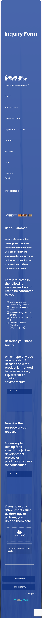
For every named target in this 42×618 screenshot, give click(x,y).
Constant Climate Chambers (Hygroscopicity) (18, 323)
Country (9, 173)
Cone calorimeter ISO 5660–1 (20, 307)
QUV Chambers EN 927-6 (21, 317)
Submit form (19, 587)
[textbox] (19, 402)
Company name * (13, 118)
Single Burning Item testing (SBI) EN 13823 (19, 302)
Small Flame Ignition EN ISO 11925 (20, 312)
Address (9, 140)
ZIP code (9, 151)
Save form (19, 578)
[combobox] (19, 178)
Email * (8, 96)
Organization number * (15, 129)
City (7, 162)
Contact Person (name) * (17, 85)
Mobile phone (11, 107)
